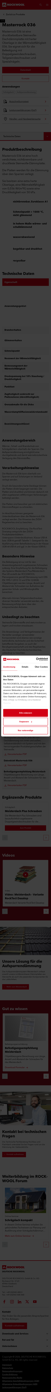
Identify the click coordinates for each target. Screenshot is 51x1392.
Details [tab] (25, 667)
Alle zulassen (25, 713)
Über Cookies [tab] (41, 667)
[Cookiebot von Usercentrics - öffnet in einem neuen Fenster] (36, 659)
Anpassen (24, 721)
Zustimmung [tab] (9, 667)
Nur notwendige (25, 730)
